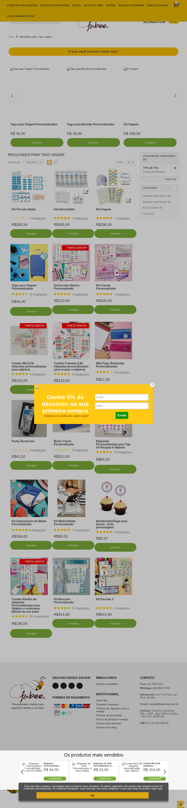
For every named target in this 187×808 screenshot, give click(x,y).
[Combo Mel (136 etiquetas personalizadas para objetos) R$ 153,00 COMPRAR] (132, 779)
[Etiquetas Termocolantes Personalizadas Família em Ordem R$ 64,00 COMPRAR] (32, 779)
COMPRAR (54, 778)
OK (93, 795)
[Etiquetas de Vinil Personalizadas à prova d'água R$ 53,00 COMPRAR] (82, 779)
